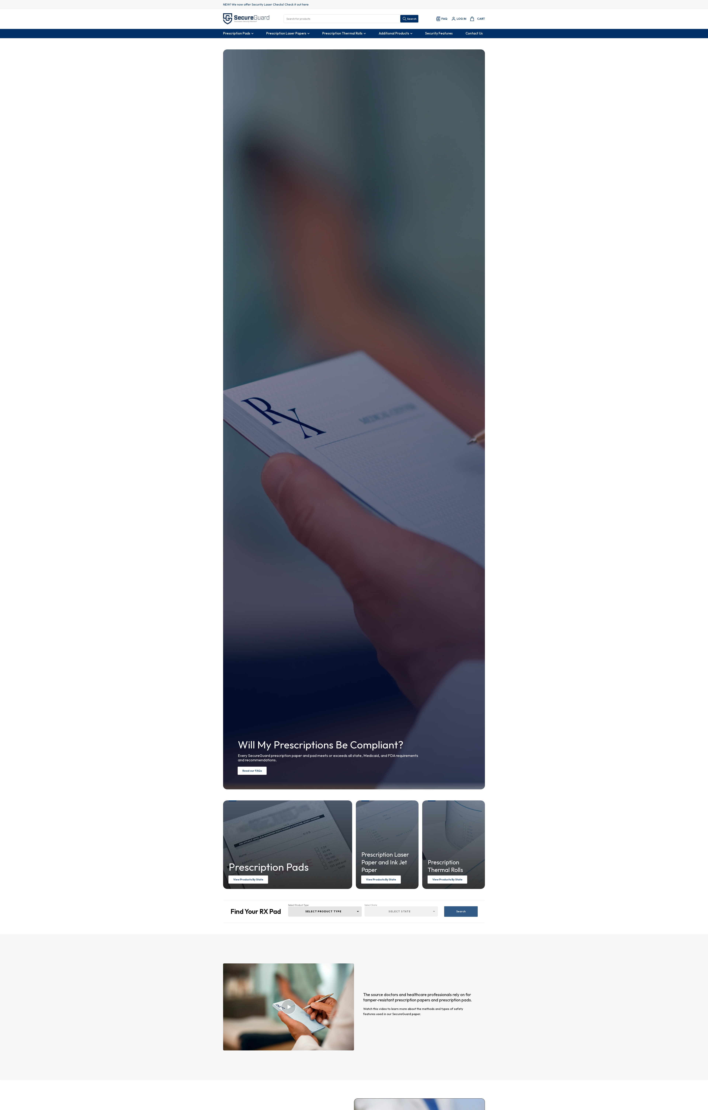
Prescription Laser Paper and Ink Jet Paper (385, 862)
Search (461, 911)
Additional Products (394, 33)
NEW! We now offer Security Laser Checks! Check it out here (266, 4)
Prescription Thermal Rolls (342, 33)
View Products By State (248, 879)
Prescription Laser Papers (286, 33)
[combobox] (351, 18)
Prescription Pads (236, 33)
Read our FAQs (252, 770)
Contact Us (474, 33)
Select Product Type (298, 905)
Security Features (439, 33)
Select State (371, 905)
